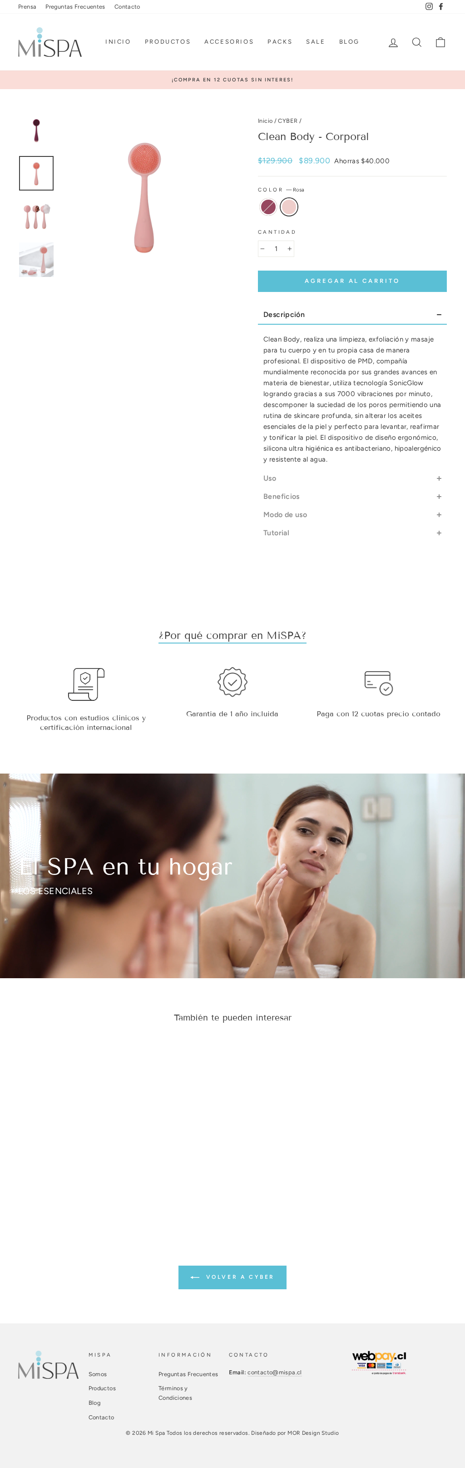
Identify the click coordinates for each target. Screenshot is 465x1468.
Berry (268, 207)
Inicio (118, 41)
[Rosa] (63, 1166)
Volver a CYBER (239, 1277)
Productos (168, 41)
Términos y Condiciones (175, 1393)
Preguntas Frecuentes (75, 6)
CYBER (287, 120)
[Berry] (51, 1166)
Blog (349, 41)
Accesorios (229, 41)
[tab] (352, 315)
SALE (315, 41)
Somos (98, 1374)
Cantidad (277, 232)
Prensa (27, 6)
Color (281, 189)
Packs (279, 41)
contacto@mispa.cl (274, 1372)
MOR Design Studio (313, 1433)
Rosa (289, 207)
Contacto (127, 6)
